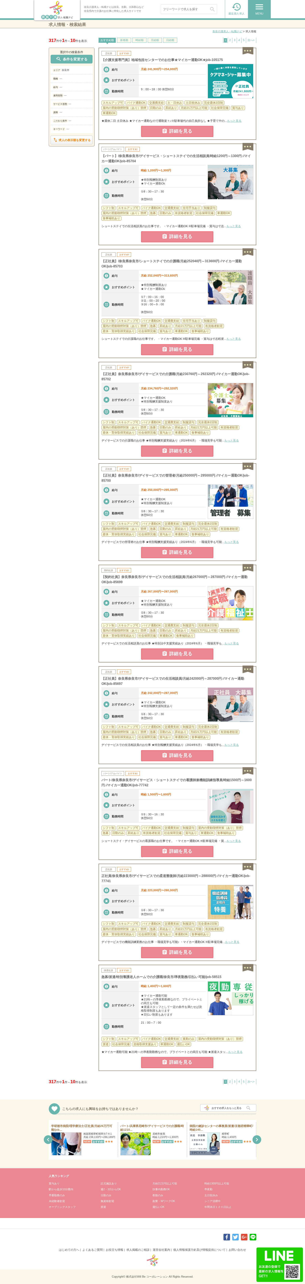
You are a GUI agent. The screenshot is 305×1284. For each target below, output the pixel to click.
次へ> (251, 40)
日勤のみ (106, 1195)
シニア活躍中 (212, 1201)
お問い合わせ (237, 1249)
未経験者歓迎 (57, 1201)
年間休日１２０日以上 (217, 1206)
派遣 (103, 1206)
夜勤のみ (157, 1195)
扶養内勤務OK (161, 1189)
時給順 (139, 40)
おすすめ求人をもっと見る (227, 1108)
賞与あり (54, 1183)
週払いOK (158, 1206)
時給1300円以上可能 (216, 1183)
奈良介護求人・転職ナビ (227, 31)
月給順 (155, 40)
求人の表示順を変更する (71, 140)
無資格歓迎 (107, 1201)
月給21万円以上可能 (164, 1183)
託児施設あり (109, 1183)
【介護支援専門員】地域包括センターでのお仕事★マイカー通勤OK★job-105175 (162, 60)
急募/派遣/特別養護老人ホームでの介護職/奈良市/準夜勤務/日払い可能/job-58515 (161, 977)
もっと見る (234, 120)
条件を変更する (72, 59)
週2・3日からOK (111, 1189)
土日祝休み (211, 1195)
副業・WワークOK (163, 1201)
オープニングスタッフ (62, 1206)
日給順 (170, 40)
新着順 (124, 40)
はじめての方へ (69, 1249)
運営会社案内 (161, 1249)
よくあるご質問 (92, 1249)
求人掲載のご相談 (138, 1249)
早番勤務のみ (57, 1195)
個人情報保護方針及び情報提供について (199, 1249)
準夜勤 (208, 1189)
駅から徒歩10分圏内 (61, 1189)
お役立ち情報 (114, 1249)
